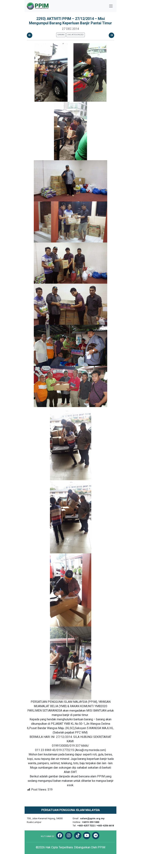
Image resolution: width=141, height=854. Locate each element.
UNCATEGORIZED (75, 34)
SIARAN (60, 34)
